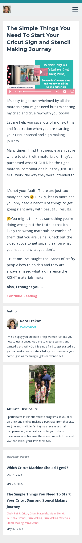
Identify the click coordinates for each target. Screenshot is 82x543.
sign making (35, 518)
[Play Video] (10, 92)
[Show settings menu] (64, 92)
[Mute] (57, 92)
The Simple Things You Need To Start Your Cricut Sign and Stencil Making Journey (39, 500)
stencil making (15, 523)
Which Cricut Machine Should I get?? (37, 467)
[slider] (38, 92)
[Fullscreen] (72, 92)
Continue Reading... (23, 296)
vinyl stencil (32, 523)
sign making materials (57, 518)
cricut (25, 513)
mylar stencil (57, 513)
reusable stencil (16, 518)
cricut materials (39, 513)
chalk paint (13, 513)
